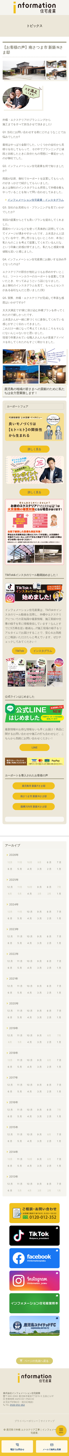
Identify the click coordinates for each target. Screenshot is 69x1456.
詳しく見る (34, 449)
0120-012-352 (17, 1405)
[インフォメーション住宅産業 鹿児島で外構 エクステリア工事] (34, 7)
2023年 (14, 929)
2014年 (13, 1151)
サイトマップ (48, 1420)
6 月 (10, 868)
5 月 (19, 868)
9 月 (39, 887)
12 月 (10, 887)
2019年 (13, 1028)
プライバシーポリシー (26, 1420)
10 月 (29, 911)
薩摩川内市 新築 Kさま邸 (34, 806)
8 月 (49, 862)
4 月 (29, 868)
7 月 (59, 862)
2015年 (13, 1127)
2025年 (14, 879)
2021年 (13, 978)
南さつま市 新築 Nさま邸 (33, 796)
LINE (35, 747)
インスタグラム (42, 650)
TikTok (19, 650)
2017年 (13, 1077)
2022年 (14, 953)
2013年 (13, 1176)
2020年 (14, 1003)
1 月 (59, 868)
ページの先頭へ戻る (36, 1361)
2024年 (14, 904)
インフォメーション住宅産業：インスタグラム (36, 200)
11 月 (19, 936)
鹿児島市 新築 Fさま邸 (33, 785)
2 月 (49, 868)
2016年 (13, 1102)
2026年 (14, 854)
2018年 (13, 1052)
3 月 (39, 868)
